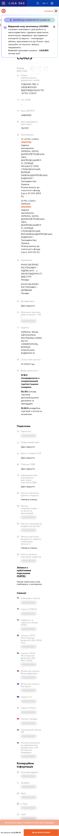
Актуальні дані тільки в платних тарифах (29, 822)
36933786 (26, 142)
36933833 (26, 207)
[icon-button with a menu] (56, 11)
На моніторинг (42, 832)
